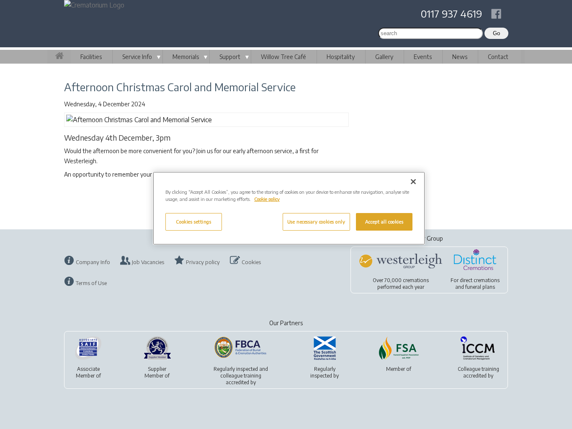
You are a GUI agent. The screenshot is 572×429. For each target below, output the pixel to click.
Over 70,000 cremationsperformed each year (401, 283)
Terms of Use (91, 283)
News (459, 56)
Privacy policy (203, 262)
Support (229, 56)
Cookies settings (193, 221)
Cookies (251, 262)
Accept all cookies (384, 221)
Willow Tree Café (283, 56)
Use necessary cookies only (316, 221)
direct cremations (480, 280)
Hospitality (341, 56)
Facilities (91, 56)
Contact (498, 56)
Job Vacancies (148, 262)
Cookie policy (267, 199)
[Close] (413, 181)
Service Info (137, 56)
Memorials (186, 56)
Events (423, 56)
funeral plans (480, 287)
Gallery (384, 56)
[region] (289, 208)
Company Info (93, 262)
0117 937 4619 (451, 13)
